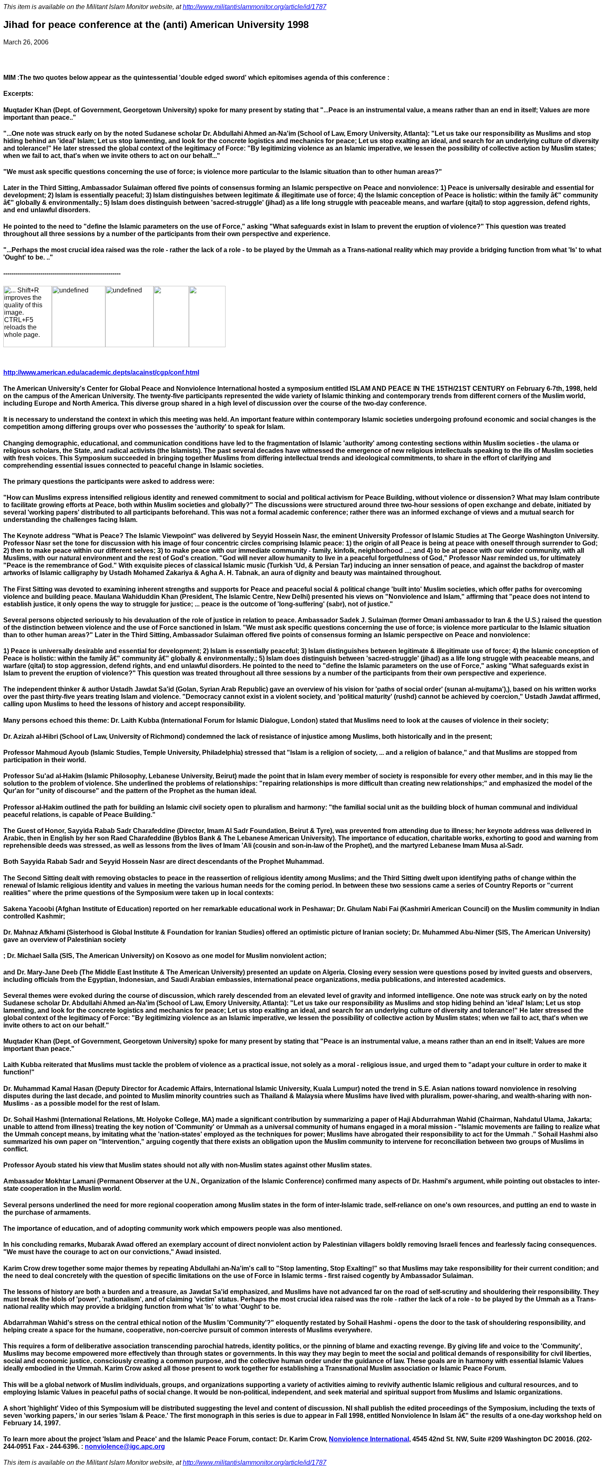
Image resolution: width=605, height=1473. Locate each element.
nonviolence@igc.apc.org (125, 1446)
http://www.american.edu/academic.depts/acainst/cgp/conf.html (101, 372)
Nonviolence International (369, 1439)
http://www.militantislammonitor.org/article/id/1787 (254, 6)
